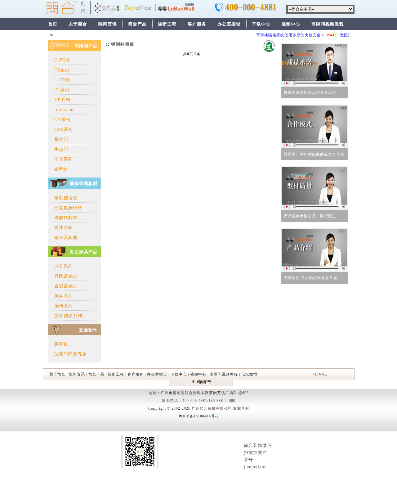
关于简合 (78, 24)
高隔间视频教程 (327, 24)
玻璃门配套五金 (70, 354)
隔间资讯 (107, 24)
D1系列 (61, 90)
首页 (52, 24)
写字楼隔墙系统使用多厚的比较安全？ (286, 35)
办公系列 (63, 266)
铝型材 (61, 169)
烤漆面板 (63, 227)
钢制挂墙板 (66, 198)
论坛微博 (249, 374)
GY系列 (62, 119)
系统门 (61, 139)
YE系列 (62, 99)
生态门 (61, 149)
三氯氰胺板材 (68, 207)
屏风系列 (63, 296)
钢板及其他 (66, 237)
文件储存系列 (68, 315)
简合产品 (137, 24)
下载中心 (261, 24)
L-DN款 (62, 80)
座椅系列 (63, 306)
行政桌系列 (66, 276)
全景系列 (63, 159)
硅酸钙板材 (66, 217)
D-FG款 (62, 60)
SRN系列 (63, 129)
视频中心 (291, 24)
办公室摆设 (229, 24)
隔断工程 (167, 24)
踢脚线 (61, 344)
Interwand (64, 109)
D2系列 (61, 70)
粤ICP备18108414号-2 (199, 416)
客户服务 (197, 24)
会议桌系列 (66, 286)
